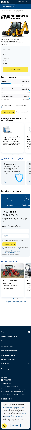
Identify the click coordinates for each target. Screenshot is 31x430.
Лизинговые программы (9, 350)
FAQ (2, 332)
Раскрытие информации (9, 336)
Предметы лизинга (7, 341)
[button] (13, 298)
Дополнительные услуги (12, 159)
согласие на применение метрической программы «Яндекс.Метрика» (15, 407)
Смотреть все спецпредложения (15, 302)
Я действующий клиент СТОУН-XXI (14, 240)
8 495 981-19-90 (23, 1)
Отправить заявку (9, 244)
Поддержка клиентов (8, 355)
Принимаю (15, 425)
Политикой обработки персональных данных (14, 249)
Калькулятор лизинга (8, 359)
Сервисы (4, 377)
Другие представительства (8, 396)
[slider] (10, 83)
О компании (5, 363)
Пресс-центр (5, 369)
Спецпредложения (10, 261)
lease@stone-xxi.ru (7, 383)
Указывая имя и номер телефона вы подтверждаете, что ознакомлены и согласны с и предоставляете (17, 250)
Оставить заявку (15, 69)
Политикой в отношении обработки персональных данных (15, 414)
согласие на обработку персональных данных (14, 252)
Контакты (4, 373)
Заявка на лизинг (8, 6)
